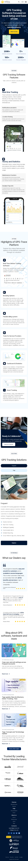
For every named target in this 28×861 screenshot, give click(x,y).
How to (14, 817)
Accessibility (20, 857)
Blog (14, 823)
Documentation (14, 810)
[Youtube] (19, 833)
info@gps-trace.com (14, 830)
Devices (14, 806)
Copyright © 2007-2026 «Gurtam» (14, 859)
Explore (14, 543)
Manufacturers (14, 804)
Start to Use (14, 31)
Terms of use (7, 857)
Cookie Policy (16, 857)
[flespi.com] (14, 847)
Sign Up (8, 836)
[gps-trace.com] (5, 2)
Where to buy (14, 819)
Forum (14, 812)
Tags (14, 470)
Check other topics (14, 748)
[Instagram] (17, 833)
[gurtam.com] (14, 844)
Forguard (14, 465)
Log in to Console (16, 836)
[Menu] (26, 2)
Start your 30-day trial (8, 444)
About (14, 821)
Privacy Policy (12, 857)
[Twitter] (11, 833)
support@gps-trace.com (14, 828)
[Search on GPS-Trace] (19, 2)
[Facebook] (9, 833)
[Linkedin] (14, 833)
